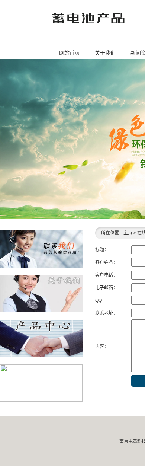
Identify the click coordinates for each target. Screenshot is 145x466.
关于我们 (105, 53)
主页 (127, 233)
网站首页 (69, 53)
